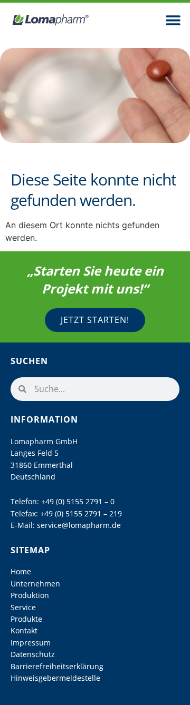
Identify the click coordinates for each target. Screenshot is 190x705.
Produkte (26, 619)
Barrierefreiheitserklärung (57, 666)
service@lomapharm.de (79, 525)
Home (21, 571)
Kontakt (24, 630)
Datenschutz (33, 654)
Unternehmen (35, 584)
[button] (173, 20)
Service (23, 607)
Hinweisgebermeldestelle (55, 678)
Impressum (31, 643)
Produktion (30, 595)
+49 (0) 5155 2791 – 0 (78, 501)
